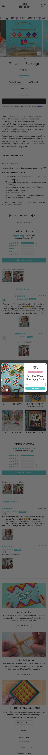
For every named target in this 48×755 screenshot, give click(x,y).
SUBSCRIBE (35, 388)
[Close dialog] (45, 364)
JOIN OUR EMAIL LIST (35, 371)
